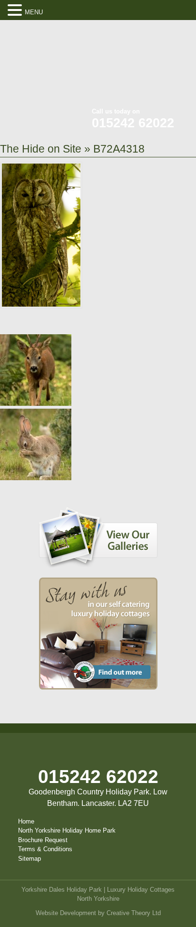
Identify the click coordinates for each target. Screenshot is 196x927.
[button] (16, 10)
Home (26, 821)
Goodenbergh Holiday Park (48, 67)
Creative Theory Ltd (134, 913)
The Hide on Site (40, 149)
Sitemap (29, 858)
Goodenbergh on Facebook (134, 33)
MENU (34, 12)
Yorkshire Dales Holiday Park (61, 889)
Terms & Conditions (45, 849)
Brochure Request (43, 840)
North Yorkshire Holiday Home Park (67, 830)
